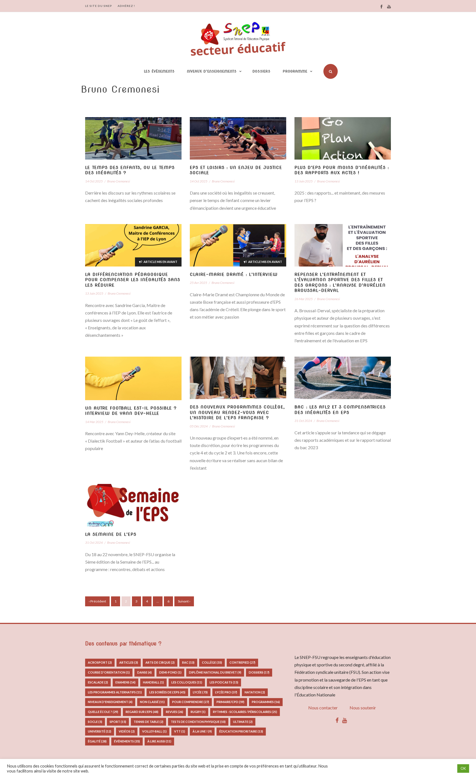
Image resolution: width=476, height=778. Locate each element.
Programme (295, 71)
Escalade (98, 682)
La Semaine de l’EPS (110, 534)
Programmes (266, 702)
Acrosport (100, 662)
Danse (144, 672)
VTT (179, 731)
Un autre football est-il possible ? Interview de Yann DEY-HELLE (131, 411)
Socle (95, 721)
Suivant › (184, 601)
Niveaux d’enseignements (212, 71)
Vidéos (127, 731)
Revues (174, 712)
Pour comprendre (190, 702)
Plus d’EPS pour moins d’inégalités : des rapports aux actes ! (341, 170)
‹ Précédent (97, 601)
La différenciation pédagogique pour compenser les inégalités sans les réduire (132, 280)
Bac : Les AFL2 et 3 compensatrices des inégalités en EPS (340, 410)
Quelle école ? (103, 712)
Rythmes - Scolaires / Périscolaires (245, 712)
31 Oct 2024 (303, 421)
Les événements (159, 71)
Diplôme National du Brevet (215, 672)
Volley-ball (154, 731)
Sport (118, 721)
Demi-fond (170, 672)
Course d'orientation (109, 672)
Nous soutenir (363, 707)
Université (99, 731)
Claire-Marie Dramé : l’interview (234, 274)
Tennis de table (148, 721)
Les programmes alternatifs (115, 692)
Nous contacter (323, 707)
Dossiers (262, 71)
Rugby (198, 712)
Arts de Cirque (160, 662)
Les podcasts (224, 682)
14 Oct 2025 (94, 181)
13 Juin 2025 (303, 181)
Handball (153, 682)
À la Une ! (202, 731)
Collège (212, 662)
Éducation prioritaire (241, 731)
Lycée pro (226, 692)
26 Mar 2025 (303, 299)
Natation (255, 692)
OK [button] (463, 768)
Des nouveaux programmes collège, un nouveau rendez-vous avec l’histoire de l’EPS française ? (237, 412)
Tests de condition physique (198, 721)
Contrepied (242, 662)
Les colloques (186, 682)
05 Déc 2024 (199, 426)
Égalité (97, 741)
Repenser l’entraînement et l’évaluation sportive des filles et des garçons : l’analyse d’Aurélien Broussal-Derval (340, 282)
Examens (125, 682)
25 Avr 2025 (198, 283)
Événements (127, 741)
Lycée (200, 692)
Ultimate (243, 721)
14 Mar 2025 (94, 422)
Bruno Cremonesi (118, 181)
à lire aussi (159, 741)
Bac (188, 662)
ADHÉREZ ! (126, 5)
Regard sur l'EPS (142, 712)
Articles (128, 662)
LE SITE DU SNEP (98, 5)
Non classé (152, 702)
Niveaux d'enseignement (110, 702)
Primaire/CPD (230, 702)
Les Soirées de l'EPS (167, 692)
